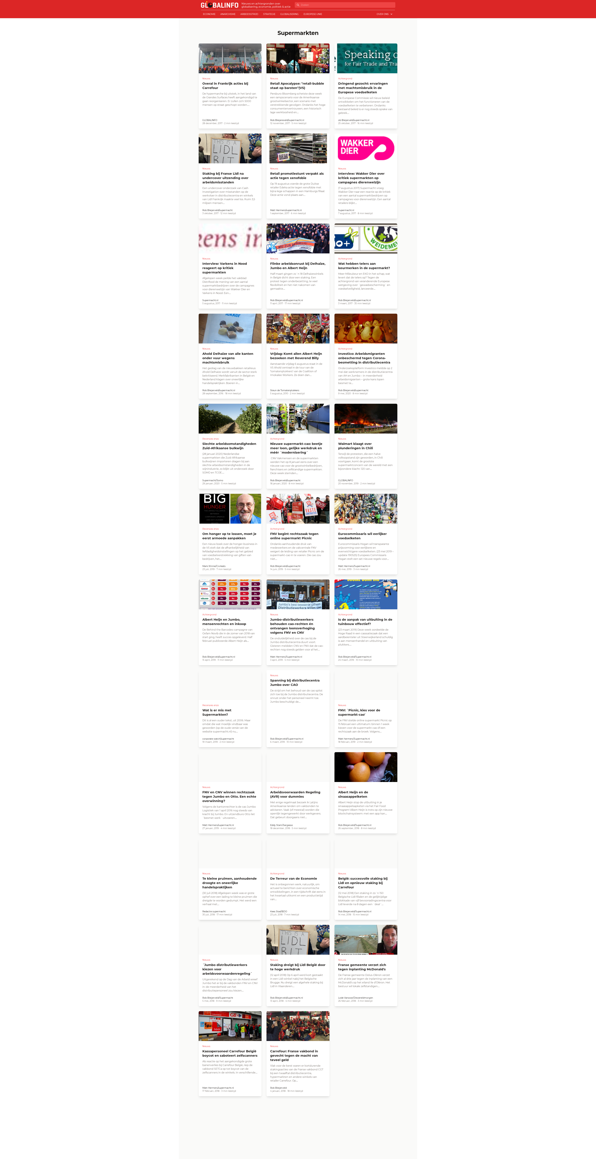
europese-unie (313, 14)
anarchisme (227, 14)
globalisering (289, 14)
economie (209, 14)
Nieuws (206, 78)
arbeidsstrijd (249, 14)
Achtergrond (345, 78)
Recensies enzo (210, 438)
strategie (269, 14)
